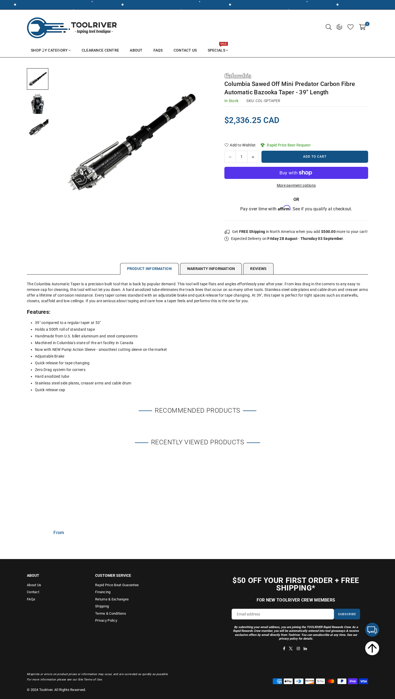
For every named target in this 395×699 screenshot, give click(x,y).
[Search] (328, 26)
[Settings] (339, 26)
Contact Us (185, 50)
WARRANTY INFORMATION (211, 268)
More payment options (296, 185)
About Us (34, 585)
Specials (217, 48)
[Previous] (58, 142)
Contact (33, 592)
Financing (103, 592)
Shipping (102, 606)
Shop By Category (49, 50)
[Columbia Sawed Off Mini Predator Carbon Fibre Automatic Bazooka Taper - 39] (37, 79)
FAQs (31, 599)
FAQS (158, 50)
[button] (362, 26)
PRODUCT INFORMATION (149, 268)
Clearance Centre (100, 50)
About (136, 50)
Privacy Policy (106, 620)
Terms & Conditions (110, 613)
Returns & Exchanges (112, 599)
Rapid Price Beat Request (288, 145)
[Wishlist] (350, 26)
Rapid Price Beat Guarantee (117, 585)
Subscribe (347, 614)
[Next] (203, 142)
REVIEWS (258, 268)
